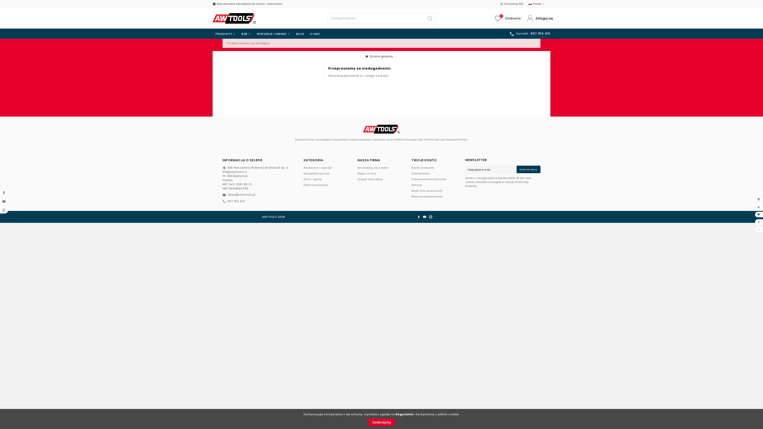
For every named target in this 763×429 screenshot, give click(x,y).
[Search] (430, 18)
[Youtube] (425, 217)
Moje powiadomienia (427, 196)
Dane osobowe (423, 168)
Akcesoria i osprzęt (318, 168)
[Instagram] (431, 217)
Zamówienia (421, 173)
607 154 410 (236, 201)
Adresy (417, 185)
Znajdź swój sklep (370, 179)
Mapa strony (366, 173)
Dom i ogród (313, 179)
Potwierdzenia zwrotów (429, 179)
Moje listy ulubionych (427, 191)
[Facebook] (419, 217)
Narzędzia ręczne (316, 173)
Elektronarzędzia (316, 185)
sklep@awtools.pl (241, 195)
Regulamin (405, 414)
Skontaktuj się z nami (373, 168)
